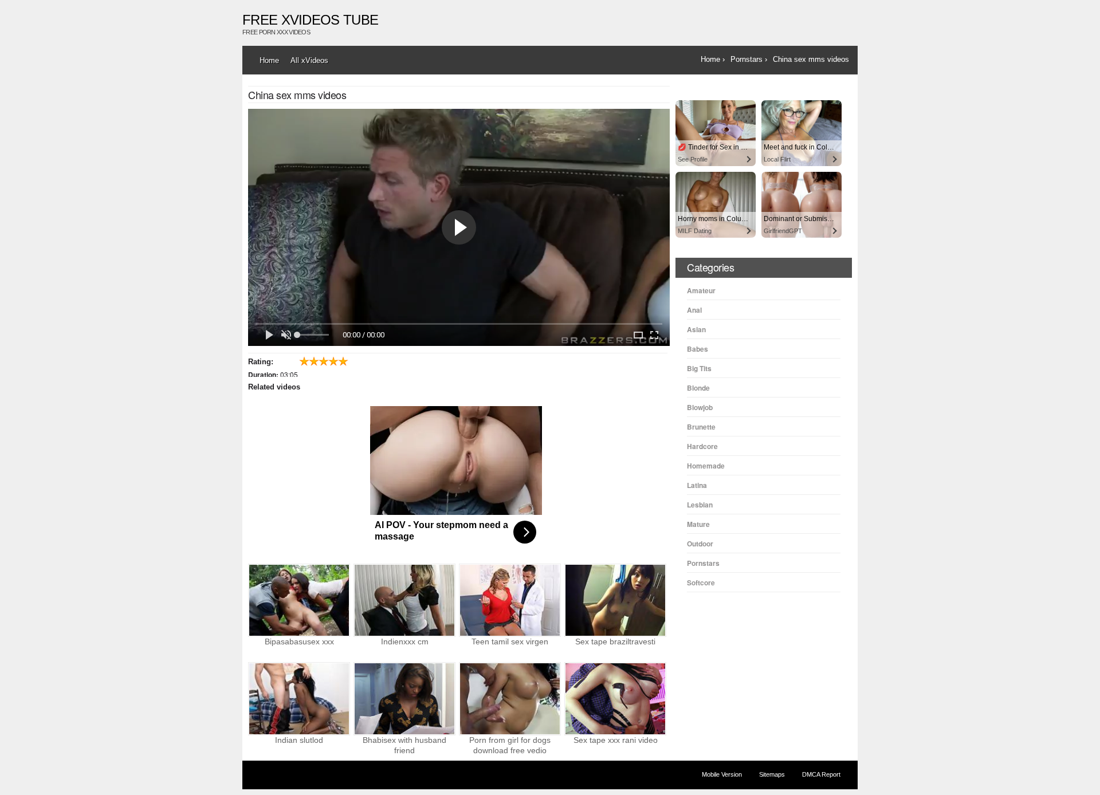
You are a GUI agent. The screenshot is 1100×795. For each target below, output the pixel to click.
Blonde (698, 388)
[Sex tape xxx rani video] (615, 698)
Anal (694, 310)
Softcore (701, 582)
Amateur (701, 290)
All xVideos (309, 60)
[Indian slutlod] (299, 698)
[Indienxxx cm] (404, 600)
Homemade (706, 466)
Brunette (701, 427)
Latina (697, 485)
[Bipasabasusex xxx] (299, 600)
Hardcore (702, 446)
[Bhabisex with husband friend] (404, 698)
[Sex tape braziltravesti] (615, 600)
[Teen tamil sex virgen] (510, 600)
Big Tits (699, 368)
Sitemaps (772, 774)
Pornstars (703, 563)
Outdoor (700, 543)
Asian (696, 329)
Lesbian (700, 504)
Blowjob (700, 407)
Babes (697, 349)
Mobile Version (722, 774)
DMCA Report (821, 774)
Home (269, 60)
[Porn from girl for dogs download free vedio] (510, 698)
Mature (698, 524)
